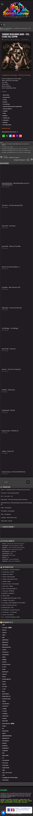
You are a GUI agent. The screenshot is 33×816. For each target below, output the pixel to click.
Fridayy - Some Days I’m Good (10, 579)
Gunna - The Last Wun (8, 614)
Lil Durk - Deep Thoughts (9, 576)
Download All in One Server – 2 (10, 132)
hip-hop (15, 800)
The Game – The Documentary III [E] (12, 205)
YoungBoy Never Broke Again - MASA (12, 598)
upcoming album (8, 802)
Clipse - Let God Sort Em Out (10, 605)
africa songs (17, 802)
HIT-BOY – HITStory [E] (8, 390)
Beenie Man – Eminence (9, 349)
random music (23, 799)
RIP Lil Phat (6, 95)
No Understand (7, 124)
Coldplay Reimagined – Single (21, 159)
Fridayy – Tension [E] (8, 451)
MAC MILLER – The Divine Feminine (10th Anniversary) (14, 499)
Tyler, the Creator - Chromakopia (11, 583)
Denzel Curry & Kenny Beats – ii (11, 267)
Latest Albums (8, 28)
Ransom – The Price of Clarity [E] (11, 369)
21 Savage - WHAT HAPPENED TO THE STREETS (14, 602)
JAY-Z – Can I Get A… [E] (7, 496)
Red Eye (5, 102)
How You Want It (7, 108)
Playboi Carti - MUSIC (8, 574)
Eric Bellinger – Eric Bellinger (10, 328)
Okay (4, 113)
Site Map (19, 813)
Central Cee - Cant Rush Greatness (11, 569)
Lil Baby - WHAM (7, 581)
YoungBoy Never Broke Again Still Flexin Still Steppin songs (16, 152)
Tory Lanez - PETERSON (8, 591)
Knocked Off (6, 97)
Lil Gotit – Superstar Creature (11, 157)
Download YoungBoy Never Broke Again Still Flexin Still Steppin (15, 145)
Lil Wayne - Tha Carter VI (8, 600)
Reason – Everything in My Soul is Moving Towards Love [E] (15, 489)
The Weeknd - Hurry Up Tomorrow (11, 610)
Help (6, 812)
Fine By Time (6, 104)
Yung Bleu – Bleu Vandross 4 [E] (11, 287)
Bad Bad (5, 122)
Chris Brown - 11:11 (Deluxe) (10, 612)
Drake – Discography (6, 507)
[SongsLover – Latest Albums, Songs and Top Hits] (16, 10)
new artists (24, 802)
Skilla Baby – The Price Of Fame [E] (12, 308)
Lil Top (5, 99)
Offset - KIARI (6, 595)
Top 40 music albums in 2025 (12, 617)
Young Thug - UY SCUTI (8, 572)
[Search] (28, 482)
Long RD (5, 111)
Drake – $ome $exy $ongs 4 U (9, 588)
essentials (9, 799)
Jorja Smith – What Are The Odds (11, 246)
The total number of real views (10, 24)
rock (25, 800)
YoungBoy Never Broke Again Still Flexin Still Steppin (15, 148)
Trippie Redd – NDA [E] (8, 410)
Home (2, 28)
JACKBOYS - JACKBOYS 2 (9, 593)
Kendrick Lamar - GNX (8, 607)
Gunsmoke (6, 120)
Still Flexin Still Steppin (7, 147)
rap (22, 800)
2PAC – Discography (6, 514)
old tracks (15, 799)
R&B (19, 800)
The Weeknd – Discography (7, 511)
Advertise (14, 813)
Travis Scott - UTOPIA (8, 586)
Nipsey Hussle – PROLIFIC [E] (10, 431)
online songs (9, 800)
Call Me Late (6, 118)
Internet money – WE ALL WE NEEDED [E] (13, 472)
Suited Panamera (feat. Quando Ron (12, 106)
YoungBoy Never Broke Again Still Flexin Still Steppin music (16, 150)
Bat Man (5, 115)
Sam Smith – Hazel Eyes (8, 226)
